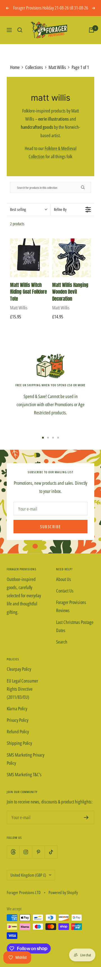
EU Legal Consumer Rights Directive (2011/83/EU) (22, 688)
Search (61, 641)
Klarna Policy (17, 708)
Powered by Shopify (63, 892)
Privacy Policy (17, 720)
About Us (63, 579)
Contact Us (65, 590)
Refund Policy (18, 731)
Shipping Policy (19, 743)
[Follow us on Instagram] (25, 852)
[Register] (86, 817)
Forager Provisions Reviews (71, 606)
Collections (34, 67)
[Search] (19, 30)
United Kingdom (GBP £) (28, 875)
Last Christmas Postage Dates (74, 626)
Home (15, 67)
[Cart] (91, 30)
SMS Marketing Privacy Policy (25, 759)
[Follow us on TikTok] (51, 852)
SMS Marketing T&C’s (24, 774)
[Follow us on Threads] (13, 852)
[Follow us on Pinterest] (38, 852)
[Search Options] (85, 187)
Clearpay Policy (19, 669)
